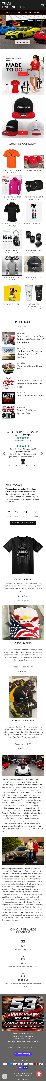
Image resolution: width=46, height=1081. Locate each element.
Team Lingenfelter (13, 5)
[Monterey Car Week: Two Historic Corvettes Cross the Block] (8, 353)
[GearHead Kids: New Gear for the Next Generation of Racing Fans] (8, 338)
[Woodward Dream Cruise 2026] (8, 368)
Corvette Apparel (22, 523)
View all (23, 327)
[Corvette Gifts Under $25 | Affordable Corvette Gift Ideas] (8, 383)
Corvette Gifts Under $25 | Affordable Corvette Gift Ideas (30, 383)
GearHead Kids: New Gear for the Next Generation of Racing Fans (30, 339)
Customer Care (22, 1060)
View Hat (23, 671)
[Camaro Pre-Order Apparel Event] (8, 412)
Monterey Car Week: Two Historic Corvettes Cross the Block (30, 354)
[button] (4, 453)
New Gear (22, 42)
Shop (23, 74)
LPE (23, 133)
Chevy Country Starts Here (30, 395)
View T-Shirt (23, 601)
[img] (23, 437)
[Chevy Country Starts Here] (8, 398)
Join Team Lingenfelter (22, 1047)
